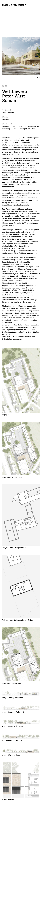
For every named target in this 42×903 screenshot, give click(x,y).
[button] (7, 55)
